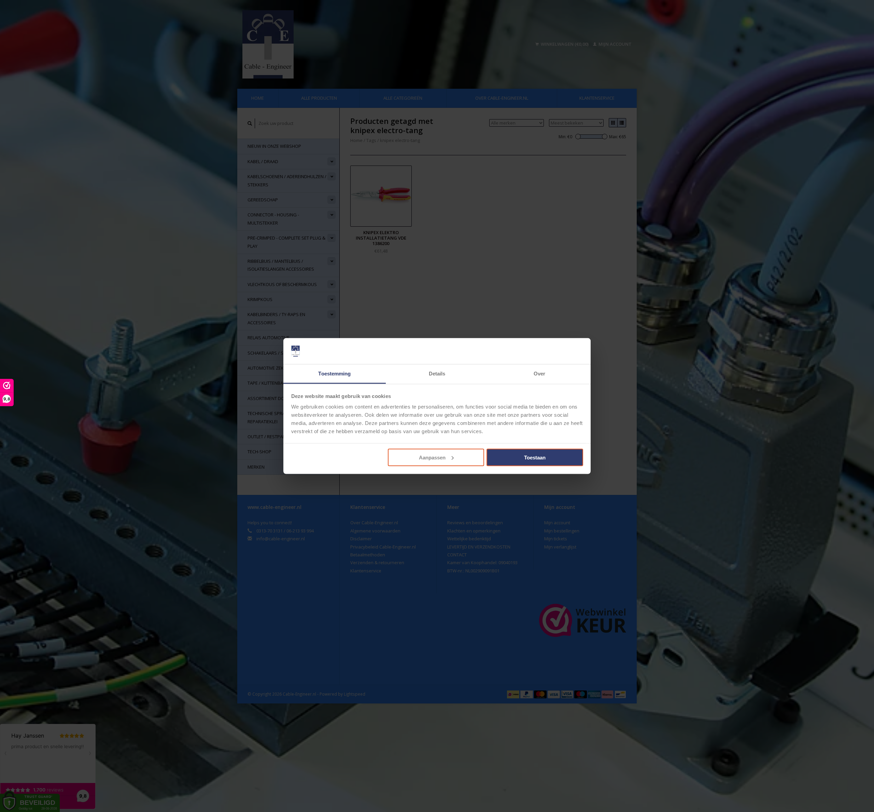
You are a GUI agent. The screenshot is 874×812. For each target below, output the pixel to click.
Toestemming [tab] (334, 373)
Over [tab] (539, 373)
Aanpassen (432, 457)
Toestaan (535, 457)
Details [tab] (437, 373)
